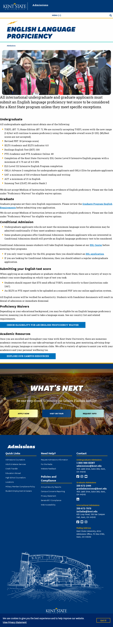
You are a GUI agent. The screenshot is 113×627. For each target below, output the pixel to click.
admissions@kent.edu (89, 465)
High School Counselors (15, 477)
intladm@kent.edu (86, 511)
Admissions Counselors (15, 459)
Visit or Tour (56, 413)
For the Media (46, 464)
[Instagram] (81, 476)
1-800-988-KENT (85, 462)
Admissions (40, 5)
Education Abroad (13, 473)
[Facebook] (77, 476)
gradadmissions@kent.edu (91, 488)
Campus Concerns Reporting (53, 491)
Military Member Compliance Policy (20, 486)
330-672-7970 (83, 508)
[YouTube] (86, 476)
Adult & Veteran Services (16, 464)
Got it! (103, 620)
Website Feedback (48, 468)
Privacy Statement (48, 495)
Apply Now (23, 413)
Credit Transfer (12, 468)
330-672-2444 (83, 485)
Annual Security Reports (51, 486)
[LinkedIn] (77, 499)
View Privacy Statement (15, 622)
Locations (10, 481)
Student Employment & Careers (19, 490)
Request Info (89, 413)
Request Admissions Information (54, 459)
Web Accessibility (48, 504)
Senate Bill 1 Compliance (51, 500)
